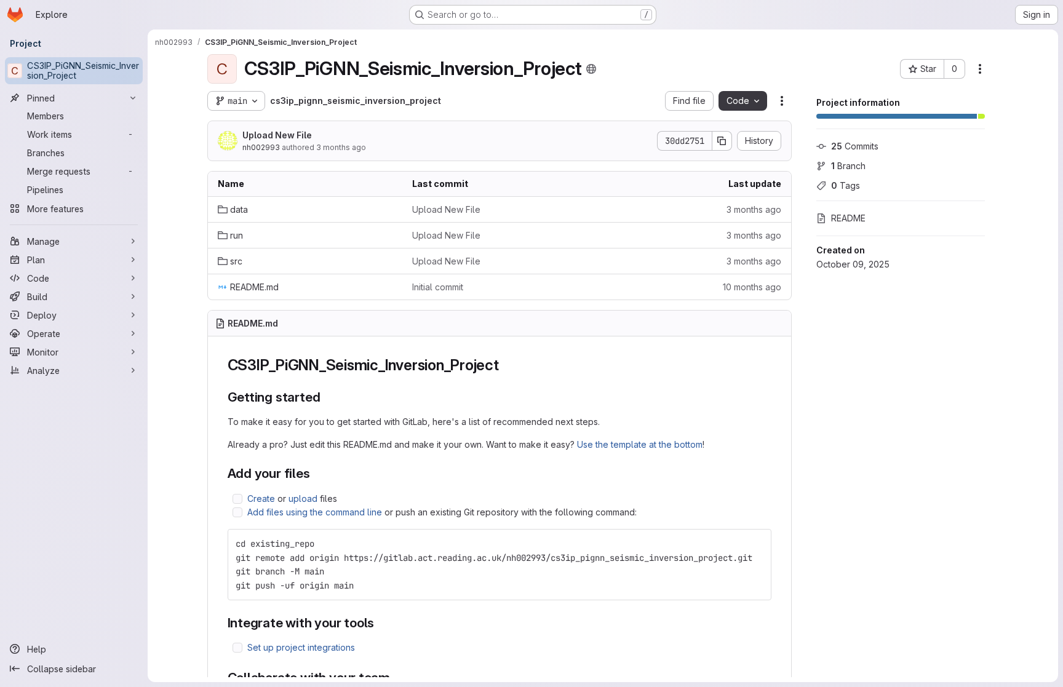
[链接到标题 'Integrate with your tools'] (381, 622)
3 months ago (341, 147)
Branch (848, 166)
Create (261, 498)
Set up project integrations (301, 647)
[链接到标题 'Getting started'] (327, 397)
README (848, 218)
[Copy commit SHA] (722, 141)
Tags (845, 185)
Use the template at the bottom (640, 444)
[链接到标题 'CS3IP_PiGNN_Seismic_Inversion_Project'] (507, 365)
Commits (854, 146)
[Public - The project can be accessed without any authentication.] (591, 69)
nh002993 (261, 147)
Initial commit (437, 287)
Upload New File (277, 135)
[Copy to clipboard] (756, 544)
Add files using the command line (314, 512)
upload (303, 498)
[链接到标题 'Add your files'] (317, 473)
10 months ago (752, 287)
